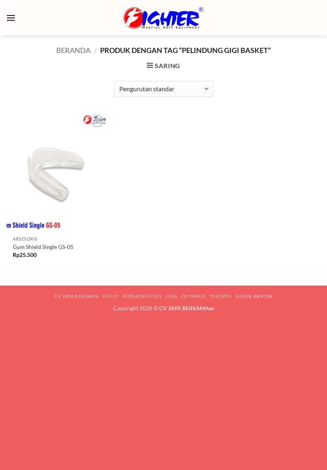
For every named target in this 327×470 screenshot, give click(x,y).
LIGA (171, 296)
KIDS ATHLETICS (142, 296)
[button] (11, 17)
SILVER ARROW (253, 296)
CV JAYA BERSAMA (76, 296)
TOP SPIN (220, 296)
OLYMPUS (193, 296)
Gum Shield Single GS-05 (43, 246)
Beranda (73, 50)
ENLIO (110, 296)
